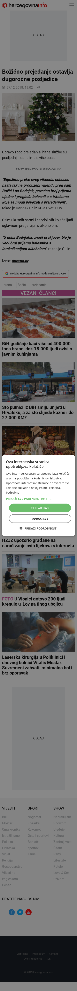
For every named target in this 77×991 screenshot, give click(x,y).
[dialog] (38, 495)
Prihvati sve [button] (40, 508)
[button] (38, 499)
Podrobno (12, 492)
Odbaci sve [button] (40, 518)
